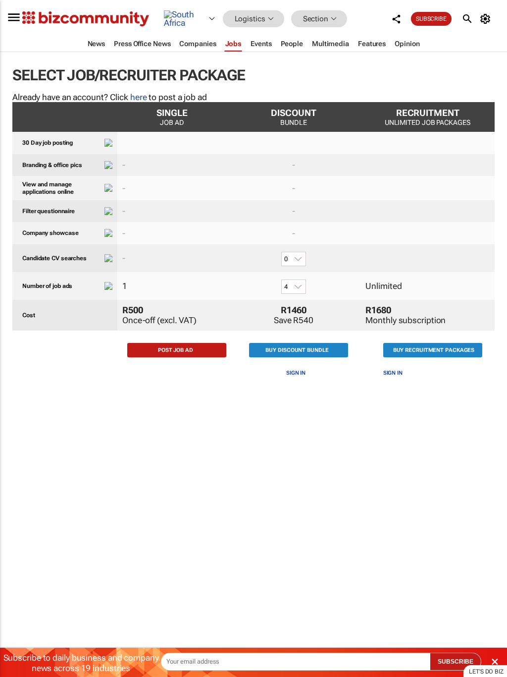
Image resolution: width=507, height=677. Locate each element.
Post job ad (175, 350)
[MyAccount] (487, 18)
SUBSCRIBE (455, 661)
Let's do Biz (486, 671)
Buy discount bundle (296, 350)
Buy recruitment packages (434, 350)
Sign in (295, 373)
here (138, 97)
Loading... (19, 473)
